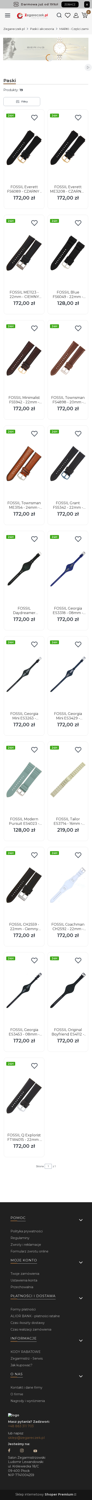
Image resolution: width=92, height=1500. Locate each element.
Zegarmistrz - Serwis (26, 1358)
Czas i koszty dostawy (27, 1323)
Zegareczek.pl (14, 29)
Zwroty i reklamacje (25, 1245)
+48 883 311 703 (21, 1426)
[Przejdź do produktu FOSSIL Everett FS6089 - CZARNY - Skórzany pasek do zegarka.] (24, 147)
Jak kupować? (21, 1365)
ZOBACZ (70, 4)
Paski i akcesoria (42, 29)
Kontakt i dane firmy (26, 1387)
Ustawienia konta (23, 1280)
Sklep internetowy (44, 1494)
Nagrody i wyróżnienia (27, 1401)
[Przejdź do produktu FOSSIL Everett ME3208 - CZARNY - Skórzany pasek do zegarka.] (68, 147)
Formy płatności (23, 1309)
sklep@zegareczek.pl (26, 1437)
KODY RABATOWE (25, 1352)
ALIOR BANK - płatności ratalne (35, 1316)
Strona (40, 1166)
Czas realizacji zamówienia (30, 1329)
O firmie (16, 1394)
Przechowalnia (21, 1287)
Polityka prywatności (26, 1231)
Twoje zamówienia (24, 1274)
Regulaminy (19, 1238)
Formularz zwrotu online (29, 1251)
